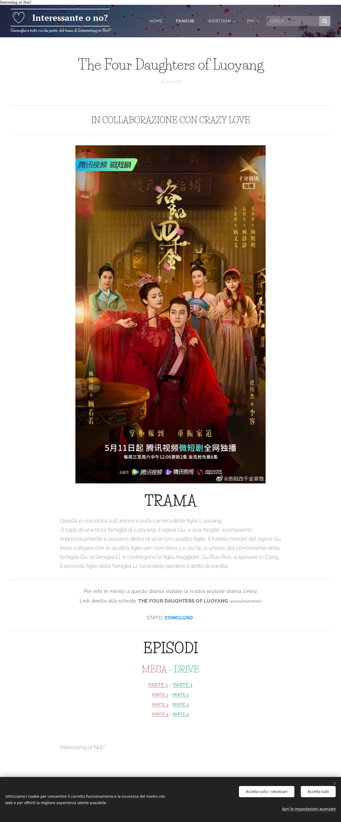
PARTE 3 (160, 704)
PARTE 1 (158, 685)
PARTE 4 (160, 714)
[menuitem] (158, 21)
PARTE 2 (160, 694)
